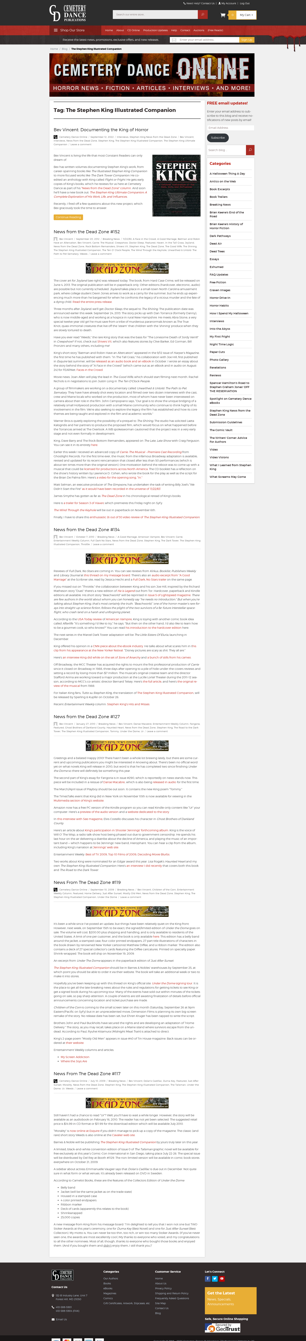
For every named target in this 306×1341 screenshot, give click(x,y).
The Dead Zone (155, 246)
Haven (160, 242)
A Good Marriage (167, 238)
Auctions (199, 30)
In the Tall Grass (174, 242)
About (120, 30)
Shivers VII (122, 246)
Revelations (218, 367)
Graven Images (220, 290)
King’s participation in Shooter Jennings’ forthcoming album (126, 830)
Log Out (245, 3)
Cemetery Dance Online (73, 136)
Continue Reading (68, 217)
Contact (185, 30)
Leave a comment (80, 144)
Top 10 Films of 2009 (122, 854)
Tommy (114, 731)
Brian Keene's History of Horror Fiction (226, 226)
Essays (214, 259)
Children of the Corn (164, 889)
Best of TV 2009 (96, 854)
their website (75, 1043)
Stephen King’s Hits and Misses (128, 704)
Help (174, 30)
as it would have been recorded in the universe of (120, 489)
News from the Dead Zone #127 (87, 716)
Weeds (83, 253)
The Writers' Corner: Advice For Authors (228, 440)
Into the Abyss (220, 328)
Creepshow (121, 242)
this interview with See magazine (79, 819)
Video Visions (219, 457)
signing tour (172, 983)
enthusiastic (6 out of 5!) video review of (144, 517)
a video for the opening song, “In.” (119, 477)
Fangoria (195, 723)
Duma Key (169, 1080)
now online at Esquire (85, 1131)
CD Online (133, 30)
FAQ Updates (219, 274)
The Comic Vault (221, 430)
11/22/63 (127, 238)
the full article (152, 681)
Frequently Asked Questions (172, 1298)
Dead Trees (217, 251)
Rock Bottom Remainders (100, 246)
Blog (64, 48)
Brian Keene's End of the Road (227, 214)
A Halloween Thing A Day (227, 173)
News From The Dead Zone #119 (87, 882)
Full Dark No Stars (101, 540)
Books (107, 1283)
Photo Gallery (219, 359)
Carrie (179, 536)
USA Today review (90, 619)
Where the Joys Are (74, 1061)
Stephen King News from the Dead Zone (153, 136)
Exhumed (216, 267)
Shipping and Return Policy (171, 1293)
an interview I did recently (144, 865)
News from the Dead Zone (81, 140)
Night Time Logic (222, 344)
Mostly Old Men (132, 893)
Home (109, 30)
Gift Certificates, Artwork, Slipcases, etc (126, 1303)
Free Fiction (218, 282)
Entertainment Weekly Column (71, 540)
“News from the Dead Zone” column (106, 188)
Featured (150, 242)
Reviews (215, 375)
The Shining (190, 246)
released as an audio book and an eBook (123, 361)
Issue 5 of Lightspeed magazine (169, 595)
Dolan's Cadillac (153, 1080)
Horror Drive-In (220, 297)
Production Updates (155, 30)
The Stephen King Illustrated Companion (139, 140)
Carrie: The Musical (103, 242)
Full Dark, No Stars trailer (149, 579)
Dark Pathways (220, 236)
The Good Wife (173, 246)
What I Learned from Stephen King (230, 467)
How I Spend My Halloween (229, 313)
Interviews (122, 136)
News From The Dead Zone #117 (87, 1073)
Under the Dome (130, 731)
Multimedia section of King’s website (79, 800)
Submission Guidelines (226, 422)
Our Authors (110, 1278)
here (94, 445)
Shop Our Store (72, 30)
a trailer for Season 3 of (84, 503)
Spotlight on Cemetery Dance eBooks (230, 400)
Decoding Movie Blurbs (153, 854)
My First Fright (220, 336)
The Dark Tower (170, 540)
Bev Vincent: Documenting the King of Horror (101, 129)
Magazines (109, 1293)
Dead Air (216, 243)
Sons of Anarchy (129, 657)
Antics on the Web (223, 181)
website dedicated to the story (148, 812)
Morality (67, 1084)
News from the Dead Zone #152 (87, 231)
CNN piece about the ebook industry (118, 646)
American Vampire (149, 536)
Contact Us (207, 3)
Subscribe (218, 137)
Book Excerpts (220, 189)
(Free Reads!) (215, 30)
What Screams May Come (228, 477)
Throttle (85, 544)
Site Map (160, 1303)
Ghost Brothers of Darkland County (85, 727)
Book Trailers (219, 197)
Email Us (61, 1319)
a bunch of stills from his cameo (169, 657)
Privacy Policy (163, 1288)
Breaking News (111, 238)
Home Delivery (92, 893)
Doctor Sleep (136, 242)
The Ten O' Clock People (116, 250)
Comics (108, 1298)
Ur (142, 731)
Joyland (189, 242)
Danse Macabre (143, 723)
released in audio (164, 782)
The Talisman (178, 1084)
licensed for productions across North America (115, 469)
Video (214, 449)
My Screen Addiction (75, 1057)
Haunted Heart (115, 727)
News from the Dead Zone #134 (87, 529)
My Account (228, 3)
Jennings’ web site (105, 847)
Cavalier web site (123, 1135)
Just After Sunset (112, 893)
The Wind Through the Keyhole (149, 250)
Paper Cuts (217, 352)
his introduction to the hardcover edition (154, 627)
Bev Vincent (187, 136)
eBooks (107, 1288)
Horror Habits (219, 305)
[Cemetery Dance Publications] (79, 11)
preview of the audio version (99, 812)
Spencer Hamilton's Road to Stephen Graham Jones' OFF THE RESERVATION (229, 387)
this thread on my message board (107, 575)
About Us (160, 1283)
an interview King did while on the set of (90, 657)
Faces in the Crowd (89, 370)
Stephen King (106, 140)
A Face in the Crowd (144, 238)
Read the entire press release (92, 302)
